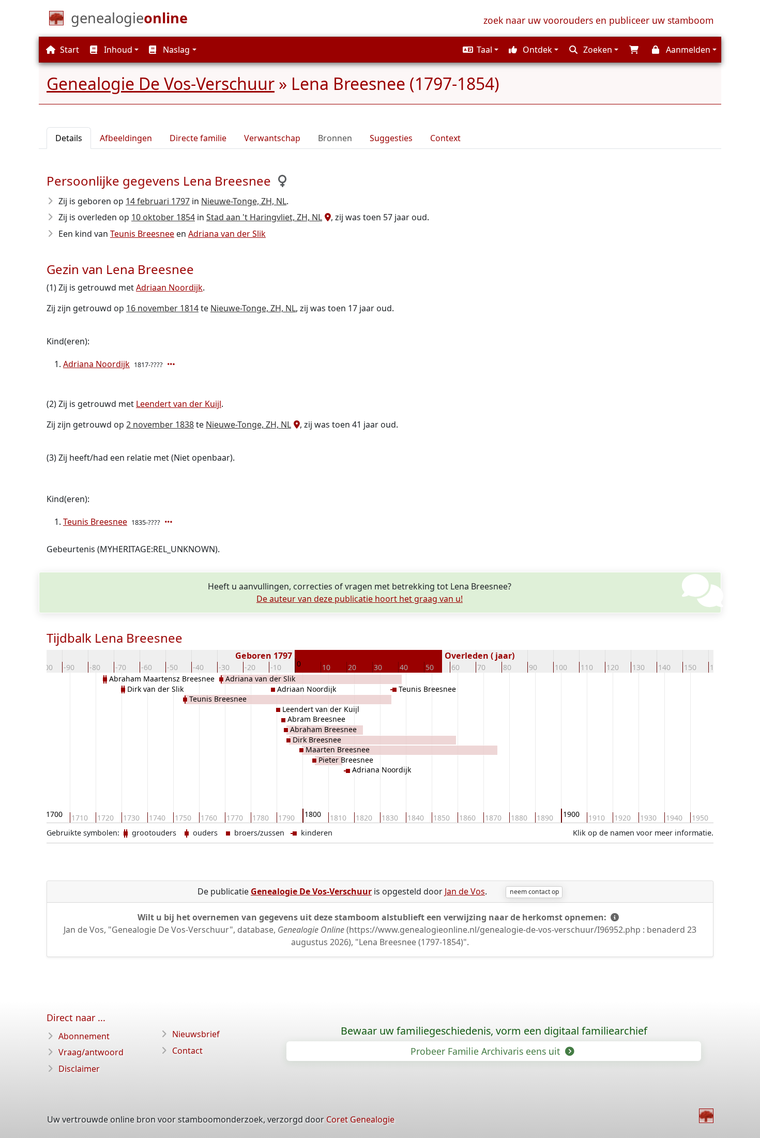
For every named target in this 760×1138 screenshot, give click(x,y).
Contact (187, 1050)
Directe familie (198, 138)
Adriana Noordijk (96, 364)
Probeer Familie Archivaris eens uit (487, 1051)
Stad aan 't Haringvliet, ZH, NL (264, 217)
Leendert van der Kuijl (178, 403)
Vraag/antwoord (91, 1052)
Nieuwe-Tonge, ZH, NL (243, 201)
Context (445, 138)
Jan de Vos (465, 891)
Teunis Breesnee (142, 233)
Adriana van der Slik (227, 233)
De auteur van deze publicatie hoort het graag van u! (359, 598)
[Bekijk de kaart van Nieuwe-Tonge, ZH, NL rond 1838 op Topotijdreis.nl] (295, 424)
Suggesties (391, 138)
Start (68, 49)
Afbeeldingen (126, 138)
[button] (479, 49)
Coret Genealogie (360, 1119)
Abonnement (84, 1036)
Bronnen (335, 138)
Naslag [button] (175, 49)
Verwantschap (272, 138)
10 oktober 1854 (163, 217)
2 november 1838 (160, 424)
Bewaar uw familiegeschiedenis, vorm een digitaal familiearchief (494, 1031)
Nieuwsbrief (196, 1034)
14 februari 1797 (158, 201)
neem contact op (534, 891)
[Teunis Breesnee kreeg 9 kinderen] (169, 521)
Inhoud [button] (117, 49)
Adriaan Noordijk (169, 287)
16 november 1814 (162, 308)
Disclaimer (79, 1068)
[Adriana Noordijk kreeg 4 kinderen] (172, 364)
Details (68, 138)
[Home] (706, 1116)
